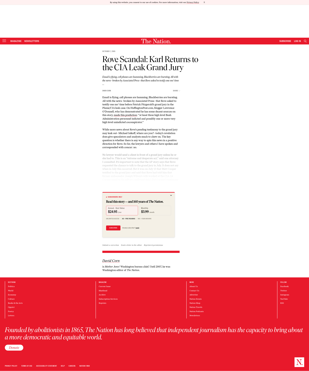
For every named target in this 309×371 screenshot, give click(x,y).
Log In (297, 41)
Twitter (283, 290)
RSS (282, 303)
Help (63, 366)
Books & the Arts (15, 303)
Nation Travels (196, 307)
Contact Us (194, 290)
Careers (72, 366)
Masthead (103, 290)
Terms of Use (26, 366)
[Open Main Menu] (4, 41)
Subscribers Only (115, 197)
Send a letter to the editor (131, 245)
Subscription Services (108, 299)
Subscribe (285, 41)
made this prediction (125, 115)
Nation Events (196, 299)
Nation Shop (195, 303)
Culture (11, 299)
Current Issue (105, 286)
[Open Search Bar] (305, 41)
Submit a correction (110, 245)
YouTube (284, 299)
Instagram (284, 295)
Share (175, 91)
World (10, 290)
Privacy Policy (193, 2)
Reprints (102, 303)
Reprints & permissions (153, 245)
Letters (11, 315)
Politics (11, 286)
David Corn (106, 90)
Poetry (11, 311)
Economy (12, 295)
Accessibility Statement (46, 366)
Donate (14, 348)
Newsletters (31, 41)
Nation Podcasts (197, 311)
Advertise (194, 295)
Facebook (284, 286)
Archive (102, 295)
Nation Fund (84, 366)
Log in (137, 228)
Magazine (15, 41)
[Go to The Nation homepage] (156, 41)
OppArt (11, 307)
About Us (194, 286)
